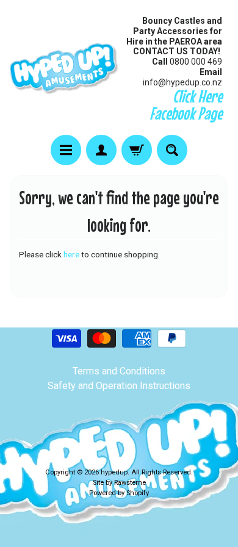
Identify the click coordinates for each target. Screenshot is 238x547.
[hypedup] (64, 69)
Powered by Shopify (119, 493)
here (71, 254)
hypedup (114, 472)
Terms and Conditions (119, 371)
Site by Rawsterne (119, 483)
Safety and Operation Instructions (119, 385)
